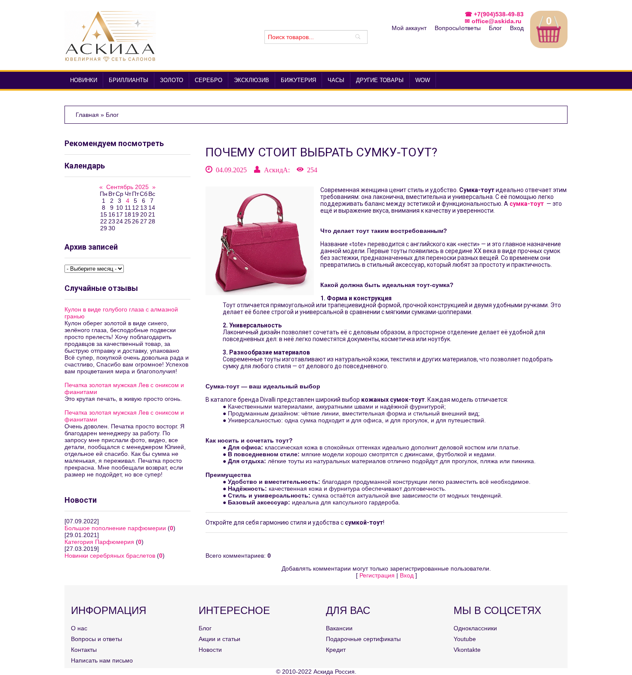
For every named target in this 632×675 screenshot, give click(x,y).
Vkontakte (467, 649)
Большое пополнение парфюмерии (115, 528)
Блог (495, 27)
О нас (79, 628)
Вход (517, 27)
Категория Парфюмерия (99, 541)
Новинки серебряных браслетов (109, 555)
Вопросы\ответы (458, 27)
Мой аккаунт (409, 27)
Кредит (336, 649)
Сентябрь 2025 (127, 186)
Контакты (84, 649)
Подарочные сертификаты (363, 638)
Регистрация (377, 575)
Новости (210, 649)
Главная (88, 114)
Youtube (465, 638)
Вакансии (339, 628)
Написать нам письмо (102, 660)
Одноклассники (475, 628)
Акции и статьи (219, 638)
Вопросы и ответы (96, 638)
